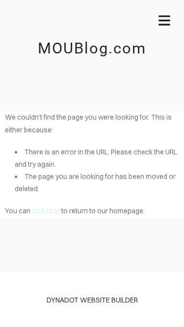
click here (46, 210)
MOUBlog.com (92, 48)
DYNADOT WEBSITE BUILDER (92, 300)
